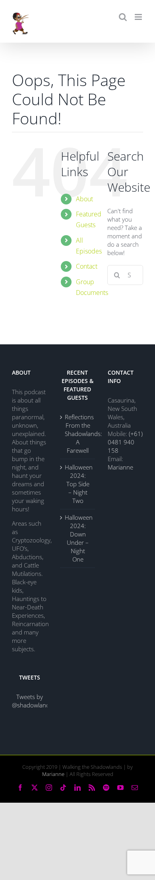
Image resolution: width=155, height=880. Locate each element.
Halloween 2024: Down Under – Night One (78, 538)
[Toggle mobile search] (123, 17)
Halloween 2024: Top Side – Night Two (78, 484)
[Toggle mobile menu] (139, 17)
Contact (86, 266)
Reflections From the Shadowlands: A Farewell (78, 433)
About (84, 198)
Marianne (120, 467)
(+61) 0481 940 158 (125, 442)
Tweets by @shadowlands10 (36, 701)
